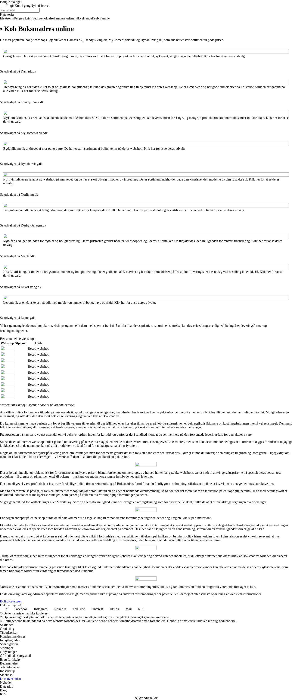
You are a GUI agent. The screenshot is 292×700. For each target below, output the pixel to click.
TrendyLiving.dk (95, 40)
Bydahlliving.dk (151, 40)
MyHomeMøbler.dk (122, 40)
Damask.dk (74, 40)
